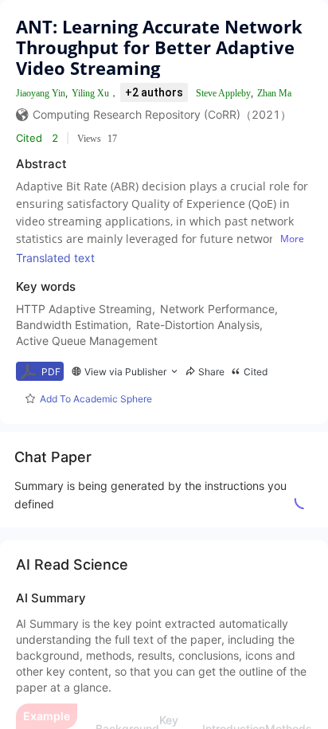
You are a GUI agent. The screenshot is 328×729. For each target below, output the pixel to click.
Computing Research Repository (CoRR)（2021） (162, 114)
